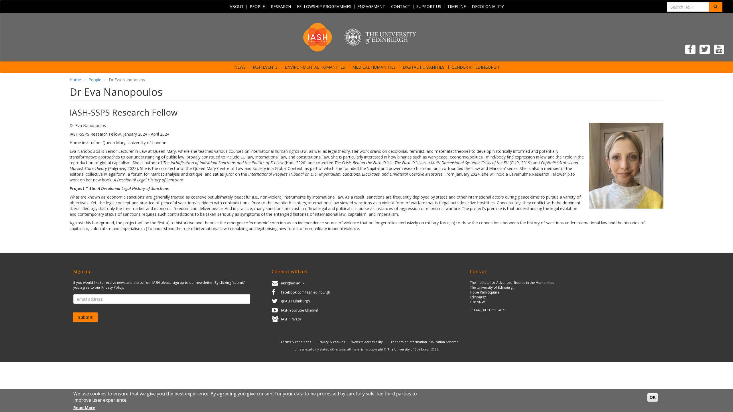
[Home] (366, 36)
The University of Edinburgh (408, 349)
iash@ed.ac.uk (292, 283)
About (237, 7)
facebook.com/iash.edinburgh (305, 292)
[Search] (715, 7)
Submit (85, 317)
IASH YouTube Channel (299, 310)
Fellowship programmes (324, 7)
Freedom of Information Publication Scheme (423, 342)
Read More (84, 407)
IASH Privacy (291, 319)
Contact (400, 7)
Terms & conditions (296, 342)
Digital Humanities (423, 67)
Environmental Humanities (315, 67)
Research (281, 7)
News (240, 67)
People (257, 7)
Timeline (456, 7)
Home (75, 79)
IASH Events (265, 67)
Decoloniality (488, 7)
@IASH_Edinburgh (295, 301)
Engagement (371, 7)
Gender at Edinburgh (475, 67)
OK (653, 397)
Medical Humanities (374, 67)
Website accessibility (367, 342)
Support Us (428, 7)
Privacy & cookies (331, 342)
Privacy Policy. (112, 287)
